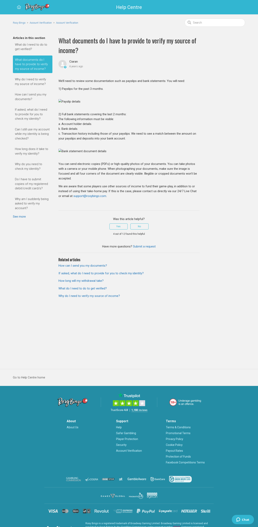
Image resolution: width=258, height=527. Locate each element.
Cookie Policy (174, 444)
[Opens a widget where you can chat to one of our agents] (243, 520)
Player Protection (127, 439)
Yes (118, 226)
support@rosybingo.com (89, 196)
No (139, 226)
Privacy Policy (174, 439)
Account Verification (41, 22)
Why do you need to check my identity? (28, 166)
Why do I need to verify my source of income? (30, 82)
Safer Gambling (126, 433)
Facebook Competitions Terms (185, 462)
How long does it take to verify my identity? (31, 151)
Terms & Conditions (178, 427)
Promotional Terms (178, 433)
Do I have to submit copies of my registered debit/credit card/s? (31, 183)
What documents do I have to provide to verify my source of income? (31, 64)
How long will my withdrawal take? (81, 281)
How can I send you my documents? (30, 97)
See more (19, 216)
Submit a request (144, 246)
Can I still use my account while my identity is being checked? (32, 134)
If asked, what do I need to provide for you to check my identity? (31, 114)
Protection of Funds (178, 456)
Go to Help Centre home (29, 377)
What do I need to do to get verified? (31, 47)
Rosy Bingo (19, 22)
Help (119, 427)
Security (121, 444)
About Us (72, 427)
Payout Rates (174, 450)
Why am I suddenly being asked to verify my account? (32, 203)
